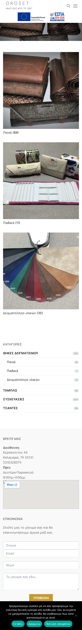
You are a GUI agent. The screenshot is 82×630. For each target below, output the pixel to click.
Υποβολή (41, 598)
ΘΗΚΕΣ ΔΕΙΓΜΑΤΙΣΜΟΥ (20, 353)
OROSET (18, 3)
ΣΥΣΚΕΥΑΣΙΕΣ (13, 399)
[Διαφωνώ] (76, 617)
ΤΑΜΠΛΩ (10, 390)
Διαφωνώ (34, 623)
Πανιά (11, 362)
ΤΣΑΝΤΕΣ (10, 408)
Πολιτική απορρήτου (58, 623)
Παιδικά (12, 371)
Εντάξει (18, 623)
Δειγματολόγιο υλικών (23, 380)
